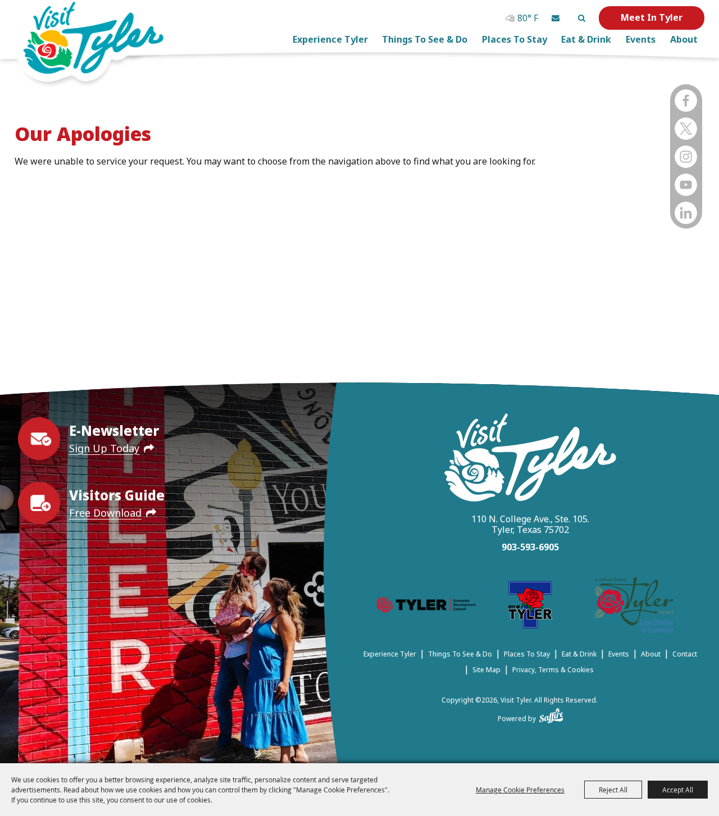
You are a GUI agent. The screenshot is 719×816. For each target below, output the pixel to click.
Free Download (105, 512)
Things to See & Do (424, 39)
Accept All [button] (677, 789)
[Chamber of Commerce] (634, 607)
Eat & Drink (586, 39)
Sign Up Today (104, 448)
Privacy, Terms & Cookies (553, 669)
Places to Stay (514, 39)
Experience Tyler (330, 39)
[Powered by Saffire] (551, 713)
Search (581, 18)
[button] (555, 18)
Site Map (486, 669)
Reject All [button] (613, 789)
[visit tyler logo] (530, 459)
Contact (684, 654)
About (684, 39)
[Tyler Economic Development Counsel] (426, 606)
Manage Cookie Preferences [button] (520, 789)
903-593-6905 (530, 547)
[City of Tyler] (530, 606)
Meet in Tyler (651, 17)
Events (641, 39)
